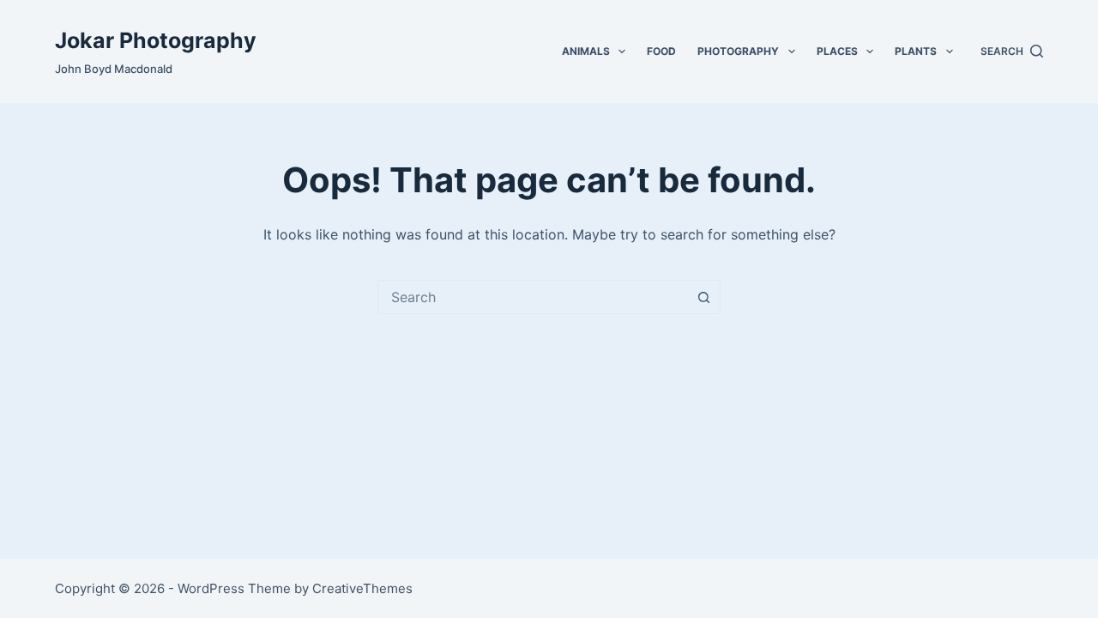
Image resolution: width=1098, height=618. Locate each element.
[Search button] (703, 297)
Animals (586, 51)
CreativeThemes (362, 588)
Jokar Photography (155, 40)
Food (661, 51)
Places (837, 51)
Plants (916, 51)
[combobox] (532, 297)
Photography (738, 51)
